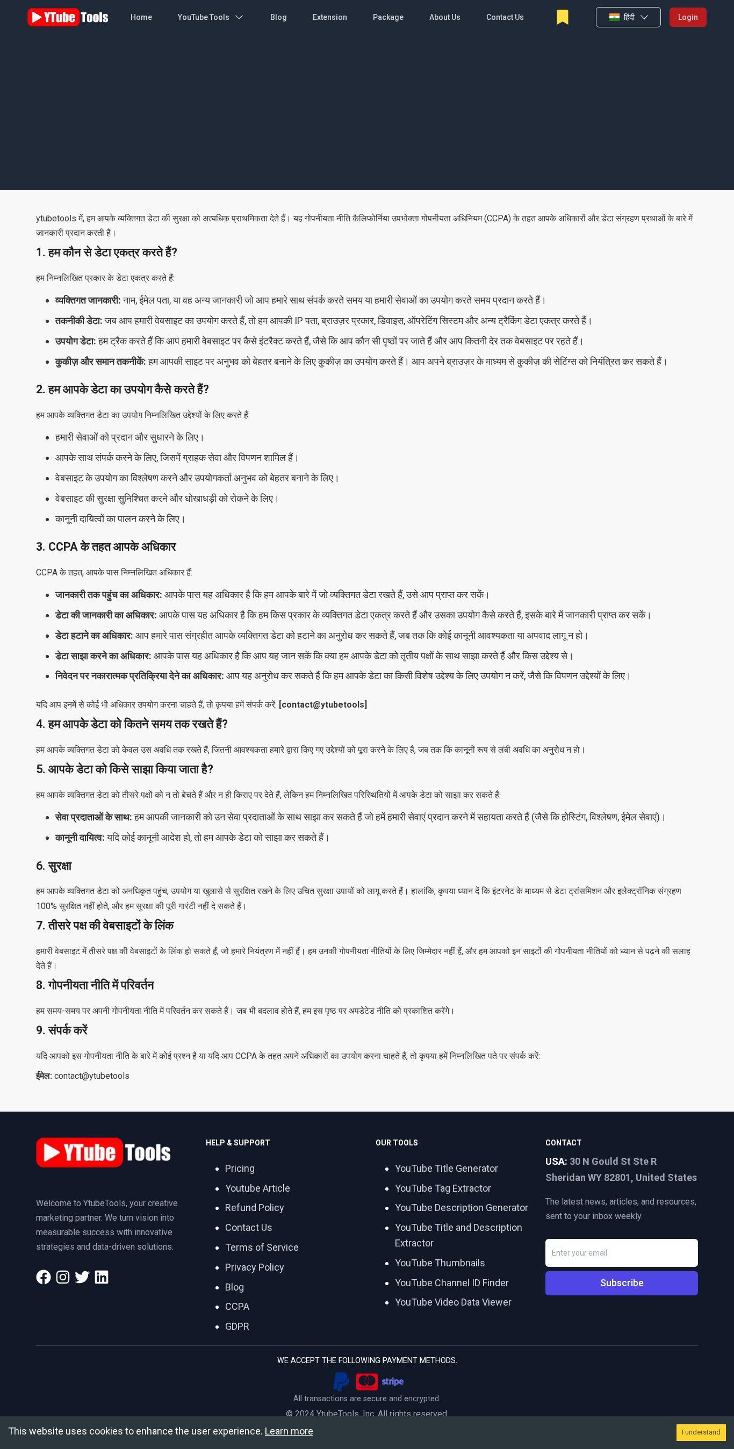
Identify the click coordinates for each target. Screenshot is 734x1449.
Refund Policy (254, 1207)
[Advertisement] (367, 115)
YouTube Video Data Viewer (453, 1302)
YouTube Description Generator (461, 1207)
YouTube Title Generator (446, 1168)
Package (388, 17)
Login (688, 17)
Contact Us (505, 17)
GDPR (237, 1326)
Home (141, 17)
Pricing (240, 1168)
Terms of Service (262, 1247)
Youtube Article (257, 1188)
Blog (278, 17)
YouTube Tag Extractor (443, 1188)
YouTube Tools (203, 17)
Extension (330, 17)
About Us (444, 17)
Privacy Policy (254, 1267)
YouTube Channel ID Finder (452, 1282)
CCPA (237, 1306)
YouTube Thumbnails (440, 1262)
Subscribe (622, 1282)
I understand (701, 1432)
